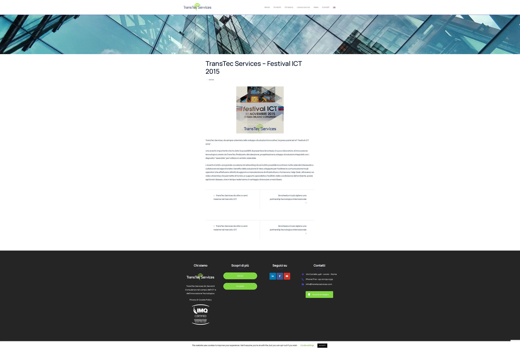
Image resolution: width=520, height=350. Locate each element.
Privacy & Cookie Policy (201, 299)
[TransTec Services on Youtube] (287, 276)
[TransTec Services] (197, 7)
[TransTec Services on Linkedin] (272, 276)
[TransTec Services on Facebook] (280, 276)
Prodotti (277, 7)
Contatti (325, 7)
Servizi (267, 7)
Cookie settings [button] (307, 345)
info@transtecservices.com (319, 284)
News (316, 7)
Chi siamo (289, 7)
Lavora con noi (303, 7)
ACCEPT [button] (322, 345)
